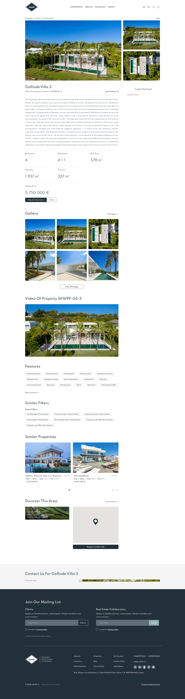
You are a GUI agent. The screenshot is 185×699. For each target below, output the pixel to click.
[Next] (116, 490)
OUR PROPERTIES (76, 7)
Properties (29, 18)
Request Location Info (95, 546)
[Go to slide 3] (74, 490)
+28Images (104, 76)
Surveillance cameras (104, 373)
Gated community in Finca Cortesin (97, 414)
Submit (83, 622)
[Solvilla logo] (38, 659)
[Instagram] (135, 667)
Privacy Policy (99, 666)
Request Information (36, 200)
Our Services (118, 656)
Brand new (91, 384)
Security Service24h (109, 384)
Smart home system (71, 379)
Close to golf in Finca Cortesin (37, 419)
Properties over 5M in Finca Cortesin (40, 425)
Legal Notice (118, 666)
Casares (38, 18)
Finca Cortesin (48, 18)
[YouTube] (153, 667)
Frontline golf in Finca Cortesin (38, 414)
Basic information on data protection (38, 636)
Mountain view (32, 379)
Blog (95, 661)
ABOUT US (88, 7)
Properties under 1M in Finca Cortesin (100, 419)
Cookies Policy (119, 661)
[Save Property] (67, 446)
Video (114, 76)
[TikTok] (149, 667)
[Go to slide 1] (69, 490)
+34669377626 (139, 656)
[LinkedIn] (139, 667)
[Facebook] (144, 667)
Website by (51, 684)
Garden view (88, 379)
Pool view (103, 379)
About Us (77, 656)
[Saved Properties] (148, 7)
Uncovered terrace (34, 384)
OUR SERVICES (100, 7)
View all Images (71, 286)
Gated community (33, 373)
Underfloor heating (51, 379)
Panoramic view (52, 373)
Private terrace (85, 373)
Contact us (78, 661)
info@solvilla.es (139, 661)
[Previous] (113, 490)
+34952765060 (154, 656)
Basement (50, 384)
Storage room (65, 384)
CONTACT (111, 7)
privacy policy (42, 629)
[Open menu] (158, 7)
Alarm (79, 384)
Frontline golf (69, 373)
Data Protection (80, 666)
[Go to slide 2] (72, 490)
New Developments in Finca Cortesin (67, 419)
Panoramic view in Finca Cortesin (67, 414)
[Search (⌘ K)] (153, 7)
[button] (56, 91)
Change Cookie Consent (150, 684)
